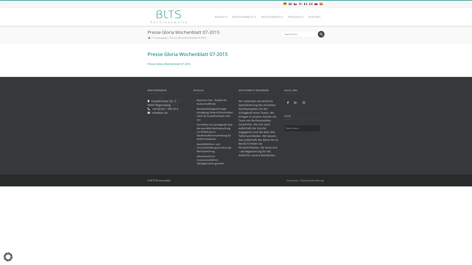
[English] (290, 3)
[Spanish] (321, 3)
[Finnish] (300, 3)
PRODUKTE (294, 17)
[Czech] (295, 3)
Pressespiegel (160, 37)
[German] (285, 3)
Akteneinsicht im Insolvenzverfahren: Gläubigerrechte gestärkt (210, 160)
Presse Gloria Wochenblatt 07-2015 (169, 64)
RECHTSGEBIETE (271, 17)
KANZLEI (220, 17)
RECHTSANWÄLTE (243, 17)
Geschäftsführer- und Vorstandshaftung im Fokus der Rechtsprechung (214, 147)
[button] (8, 257)
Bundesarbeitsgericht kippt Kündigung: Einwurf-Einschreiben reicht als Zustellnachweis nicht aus (215, 114)
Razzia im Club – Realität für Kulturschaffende (212, 101)
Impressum (292, 180)
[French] (305, 3)
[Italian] (310, 3)
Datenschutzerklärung (312, 180)
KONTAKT (315, 17)
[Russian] (315, 3)
